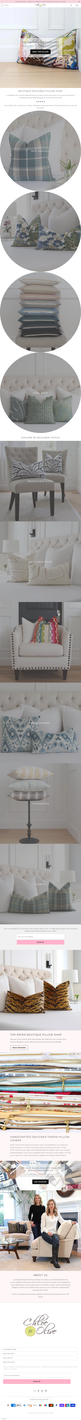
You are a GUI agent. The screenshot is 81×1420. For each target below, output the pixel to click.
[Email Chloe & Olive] (34, 1391)
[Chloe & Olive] (40, 5)
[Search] (71, 5)
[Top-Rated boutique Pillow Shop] (40, 990)
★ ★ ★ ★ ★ (40, 102)
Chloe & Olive (36, 1413)
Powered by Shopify (47, 1413)
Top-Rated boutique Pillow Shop (36, 1034)
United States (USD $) (39, 1399)
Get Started (40, 1182)
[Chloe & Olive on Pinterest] (45, 1391)
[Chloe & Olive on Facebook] (38, 1391)
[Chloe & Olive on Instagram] (42, 1391)
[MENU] (1, 5)
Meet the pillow (40, 52)
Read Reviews (19, 1048)
